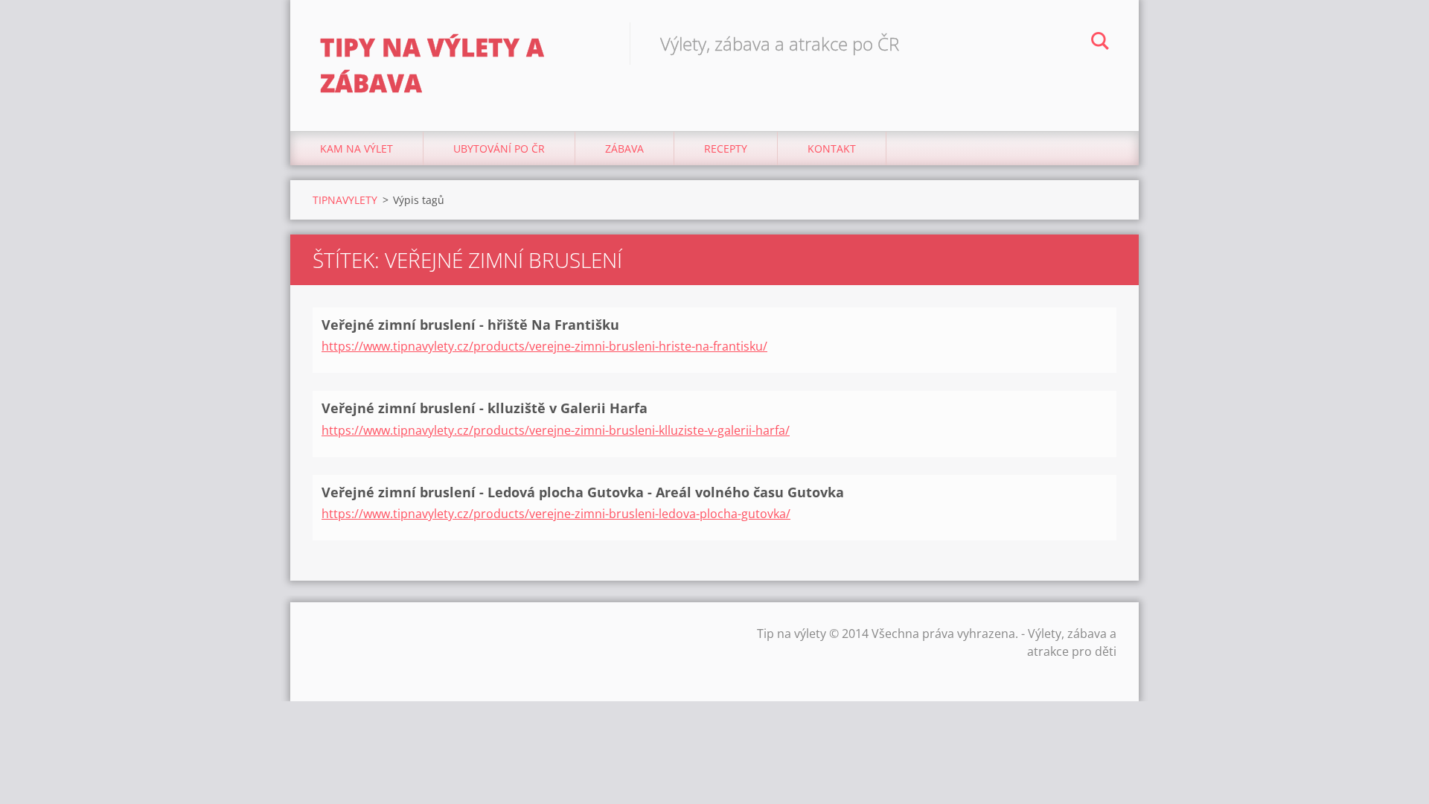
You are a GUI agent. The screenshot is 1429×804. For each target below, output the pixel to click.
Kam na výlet (356, 148)
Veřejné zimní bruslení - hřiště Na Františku (470, 325)
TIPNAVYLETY (345, 200)
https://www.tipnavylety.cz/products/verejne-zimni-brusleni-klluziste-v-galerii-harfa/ (556, 430)
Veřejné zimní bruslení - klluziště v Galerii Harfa (485, 408)
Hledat (1100, 43)
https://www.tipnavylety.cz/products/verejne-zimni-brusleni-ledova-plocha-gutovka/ (556, 513)
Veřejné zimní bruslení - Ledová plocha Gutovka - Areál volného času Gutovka (583, 492)
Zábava (624, 148)
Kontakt (832, 148)
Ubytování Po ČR (499, 148)
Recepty (725, 148)
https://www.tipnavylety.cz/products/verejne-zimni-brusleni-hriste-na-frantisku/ (544, 346)
